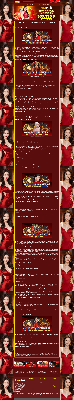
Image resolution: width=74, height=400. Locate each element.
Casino (39, 4)
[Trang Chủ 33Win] (18, 1)
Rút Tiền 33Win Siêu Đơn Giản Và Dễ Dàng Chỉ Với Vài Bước (49, 369)
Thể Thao (32, 4)
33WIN (25, 4)
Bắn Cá (36, 4)
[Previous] (15, 12)
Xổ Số (28, 4)
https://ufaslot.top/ (55, 386)
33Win (15, 383)
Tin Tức (48, 4)
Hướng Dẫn (44, 4)
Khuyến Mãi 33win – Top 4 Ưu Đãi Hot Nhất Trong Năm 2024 (26, 369)
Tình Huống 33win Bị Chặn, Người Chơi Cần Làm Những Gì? (38, 369)
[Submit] (33, 2)
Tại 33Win (16, 241)
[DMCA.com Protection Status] (17, 391)
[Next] (58, 12)
